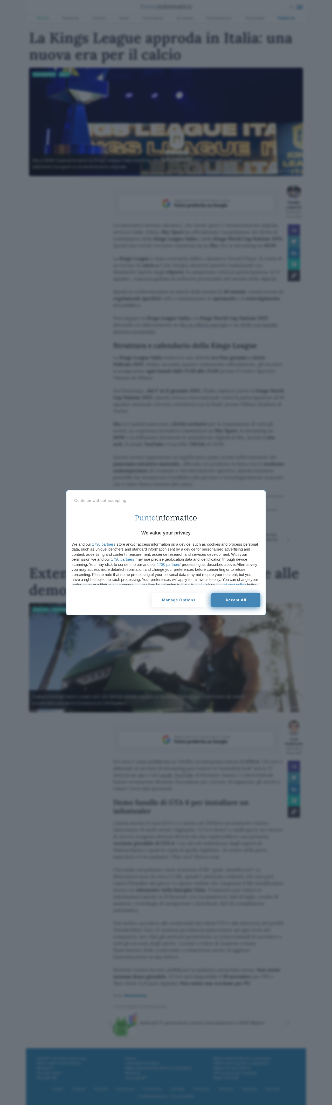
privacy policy (234, 584)
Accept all (235, 600)
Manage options (179, 600)
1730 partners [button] (103, 544)
